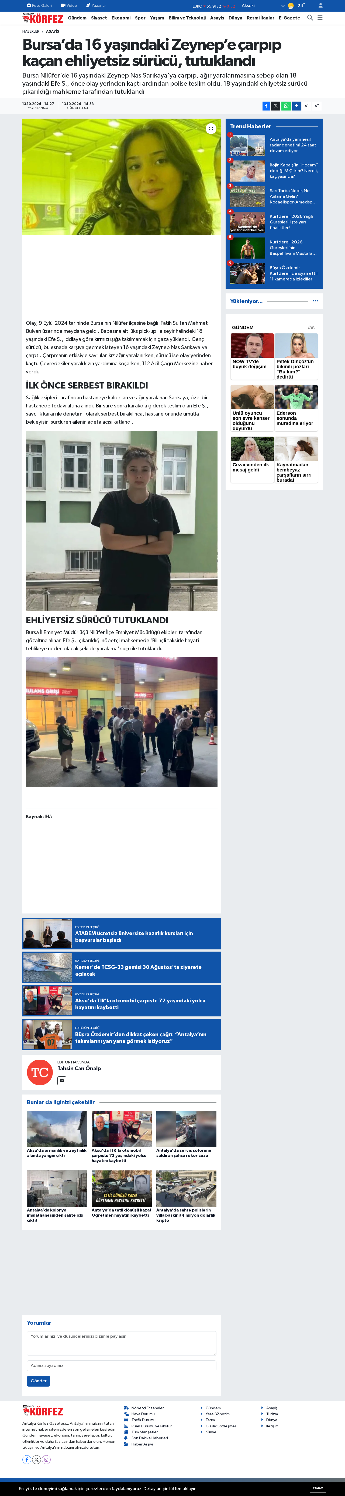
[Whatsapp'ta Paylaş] (286, 106)
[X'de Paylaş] (275, 106)
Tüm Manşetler (145, 1432)
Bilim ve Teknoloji (187, 18)
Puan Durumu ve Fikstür (152, 1426)
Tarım (210, 1420)
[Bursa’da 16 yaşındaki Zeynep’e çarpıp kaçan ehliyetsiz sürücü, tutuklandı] (121, 177)
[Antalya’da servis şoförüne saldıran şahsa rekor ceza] (186, 1128)
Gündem (77, 18)
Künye (211, 1432)
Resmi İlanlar (260, 18)
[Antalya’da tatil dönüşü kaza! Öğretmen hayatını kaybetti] (122, 1188)
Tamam (318, 1488)
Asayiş (217, 18)
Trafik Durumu (144, 1420)
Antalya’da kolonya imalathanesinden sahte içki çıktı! (55, 1215)
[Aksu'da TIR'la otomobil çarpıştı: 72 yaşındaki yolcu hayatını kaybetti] (122, 1128)
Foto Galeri (42, 6)
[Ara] (310, 18)
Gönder (39, 1381)
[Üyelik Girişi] (318, 6)
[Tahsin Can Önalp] (40, 1072)
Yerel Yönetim (218, 1414)
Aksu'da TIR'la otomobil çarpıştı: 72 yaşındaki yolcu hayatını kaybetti (119, 1155)
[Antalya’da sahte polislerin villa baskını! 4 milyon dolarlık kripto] (186, 1188)
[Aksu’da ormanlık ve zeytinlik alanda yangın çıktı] (57, 1128)
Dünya (235, 18)
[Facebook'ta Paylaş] (266, 106)
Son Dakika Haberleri (150, 1438)
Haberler (30, 32)
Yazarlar (99, 6)
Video (72, 6)
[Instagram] (46, 1459)
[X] (36, 1459)
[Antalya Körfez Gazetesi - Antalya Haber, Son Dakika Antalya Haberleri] (42, 17)
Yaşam (157, 18)
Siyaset (99, 18)
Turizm (272, 1414)
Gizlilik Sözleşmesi (221, 1426)
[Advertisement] (122, 276)
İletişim (272, 1426)
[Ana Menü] (320, 18)
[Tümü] (315, 301)
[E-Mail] (61, 1080)
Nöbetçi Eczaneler (148, 1408)
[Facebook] (26, 1459)
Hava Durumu (143, 1414)
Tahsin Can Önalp (79, 1068)
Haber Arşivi (142, 1444)
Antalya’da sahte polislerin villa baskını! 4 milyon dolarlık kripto (185, 1215)
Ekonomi (121, 18)
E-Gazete (289, 18)
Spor (140, 18)
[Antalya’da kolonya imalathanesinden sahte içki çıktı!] (57, 1188)
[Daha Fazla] (296, 106)
